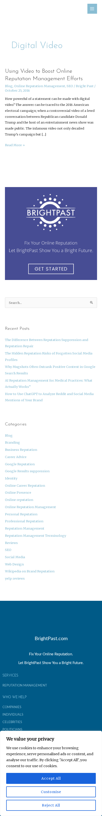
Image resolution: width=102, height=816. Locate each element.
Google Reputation (20, 464)
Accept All (51, 778)
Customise (51, 792)
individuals (12, 714)
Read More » (15, 144)
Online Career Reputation (25, 485)
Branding (12, 442)
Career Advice (15, 457)
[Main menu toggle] (92, 8)
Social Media (15, 557)
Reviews (11, 543)
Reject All (51, 805)
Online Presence (18, 492)
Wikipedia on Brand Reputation (29, 571)
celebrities (12, 722)
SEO (70, 86)
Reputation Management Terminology (35, 536)
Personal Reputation (21, 514)
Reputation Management (24, 528)
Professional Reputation (24, 521)
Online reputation (19, 500)
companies (11, 707)
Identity (11, 478)
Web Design (14, 564)
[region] (51, 773)
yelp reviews (15, 578)
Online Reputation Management (39, 86)
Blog (9, 86)
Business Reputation (21, 450)
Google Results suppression (27, 471)
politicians (12, 729)
